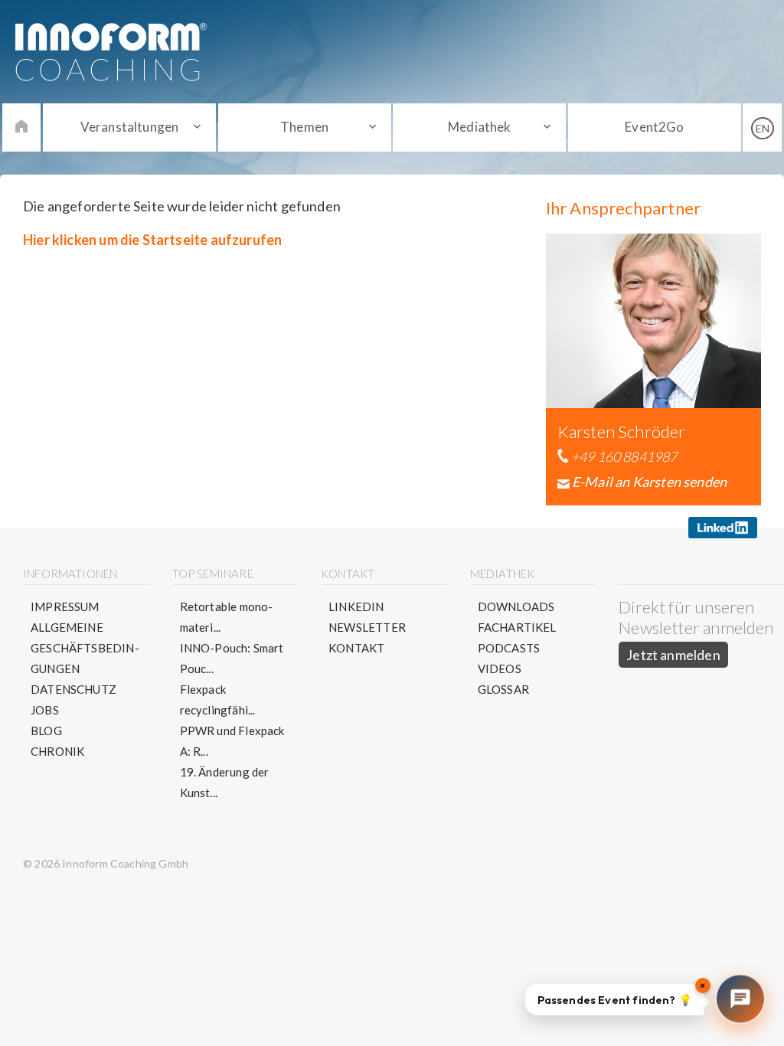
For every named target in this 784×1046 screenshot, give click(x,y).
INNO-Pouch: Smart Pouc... (232, 658)
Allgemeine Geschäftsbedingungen (85, 647)
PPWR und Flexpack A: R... (232, 741)
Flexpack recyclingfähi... (218, 699)
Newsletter (367, 627)
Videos (499, 668)
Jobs (45, 710)
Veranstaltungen (129, 127)
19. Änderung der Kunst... (225, 782)
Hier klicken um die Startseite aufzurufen (152, 239)
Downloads (516, 606)
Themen (304, 127)
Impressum (65, 606)
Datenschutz (73, 689)
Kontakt (356, 648)
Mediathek (479, 127)
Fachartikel (517, 627)
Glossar (503, 689)
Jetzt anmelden (673, 654)
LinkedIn (356, 606)
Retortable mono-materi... (226, 617)
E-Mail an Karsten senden (649, 481)
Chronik (57, 751)
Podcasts (509, 648)
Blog (46, 730)
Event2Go (654, 127)
